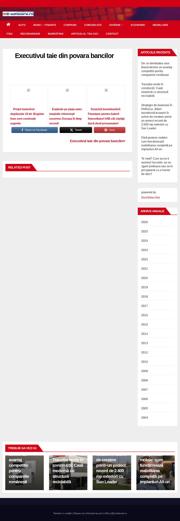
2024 (144, 240)
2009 (144, 371)
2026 (144, 222)
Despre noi (79, 513)
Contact (112, 33)
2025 (144, 231)
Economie (138, 25)
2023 (144, 250)
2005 (144, 408)
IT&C (10, 33)
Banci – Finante (44, 25)
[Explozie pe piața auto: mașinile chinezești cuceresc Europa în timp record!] (67, 97)
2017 (144, 305)
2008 (144, 380)
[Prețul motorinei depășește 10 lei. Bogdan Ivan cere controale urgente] (28, 97)
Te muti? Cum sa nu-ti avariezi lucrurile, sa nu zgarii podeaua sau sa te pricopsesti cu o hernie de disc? (157, 166)
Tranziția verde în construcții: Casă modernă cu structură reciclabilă (68, 470)
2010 (144, 361)
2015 (144, 324)
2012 (144, 352)
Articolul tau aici (84, 33)
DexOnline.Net (150, 197)
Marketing (56, 33)
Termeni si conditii (62, 513)
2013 (144, 343)
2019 (144, 287)
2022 (144, 259)
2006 (144, 399)
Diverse (115, 25)
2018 (144, 296)
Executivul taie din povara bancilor (97, 141)
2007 (144, 389)
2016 (144, 315)
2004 (144, 417)
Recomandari (30, 33)
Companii (70, 25)
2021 (144, 268)
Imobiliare (160, 25)
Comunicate (93, 25)
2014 (144, 333)
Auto (22, 25)
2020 (144, 277)
